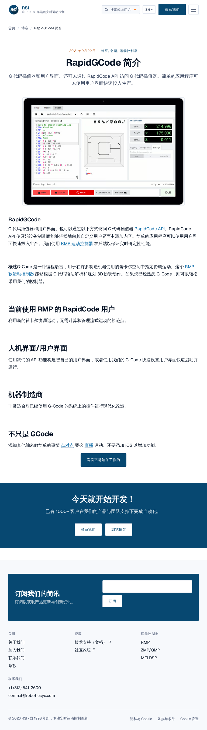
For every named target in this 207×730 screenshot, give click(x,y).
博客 (24, 28)
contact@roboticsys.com (31, 695)
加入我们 (16, 650)
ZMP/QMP (150, 650)
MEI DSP (149, 657)
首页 (11, 28)
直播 (89, 445)
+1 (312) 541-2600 (24, 687)
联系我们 (172, 9)
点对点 (67, 445)
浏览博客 (118, 529)
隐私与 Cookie (141, 719)
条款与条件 (166, 719)
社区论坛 (85, 650)
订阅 (112, 601)
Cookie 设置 (189, 719)
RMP (145, 642)
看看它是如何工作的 (103, 460)
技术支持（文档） (93, 642)
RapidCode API (149, 229)
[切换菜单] (193, 10)
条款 (12, 665)
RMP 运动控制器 (77, 243)
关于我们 (16, 642)
